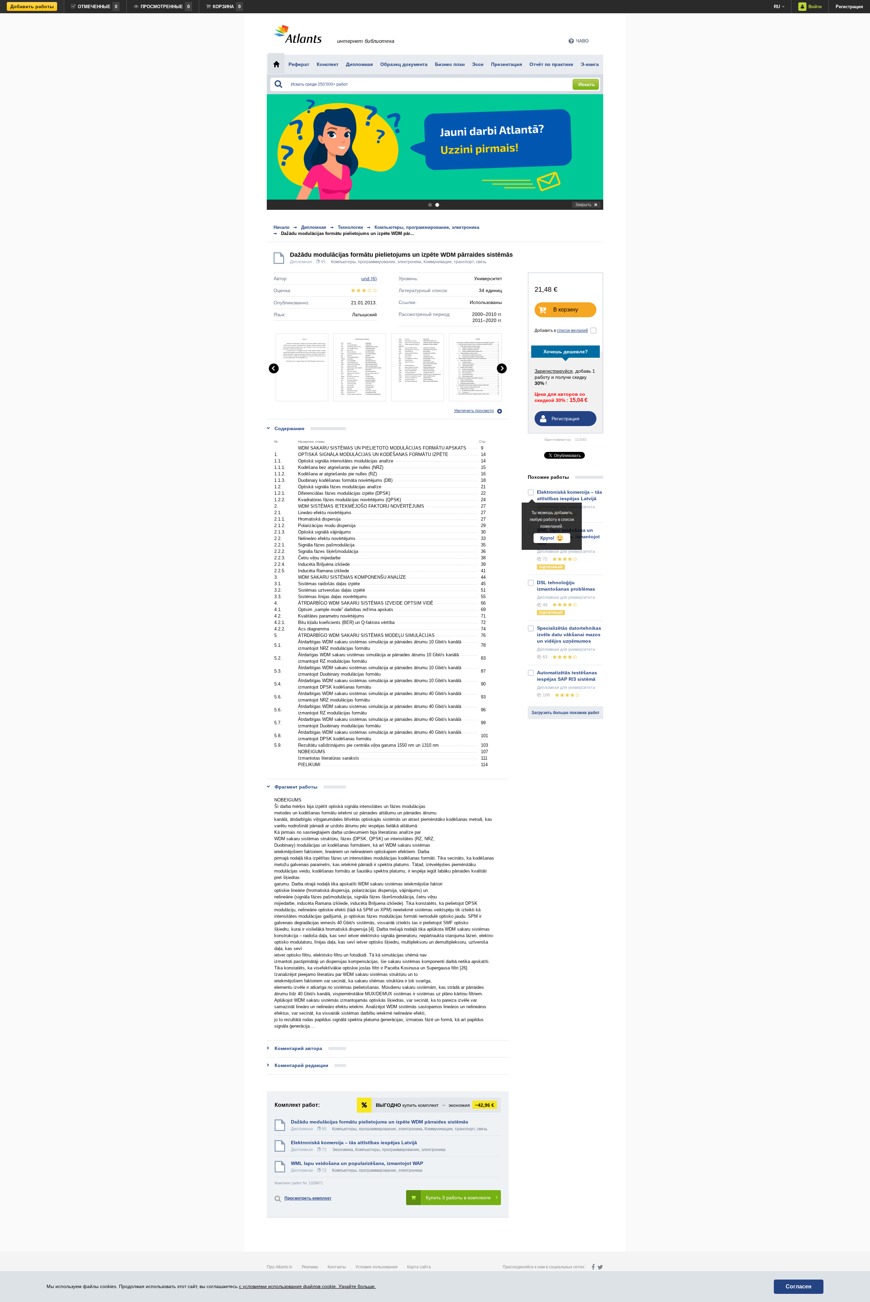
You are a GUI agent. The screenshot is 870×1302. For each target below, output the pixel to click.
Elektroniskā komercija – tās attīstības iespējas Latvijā (354, 1142)
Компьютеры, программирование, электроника (376, 261)
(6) (369, 278)
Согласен (799, 1286)
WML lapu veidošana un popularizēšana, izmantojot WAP (357, 1163)
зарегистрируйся (554, 371)
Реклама (310, 1267)
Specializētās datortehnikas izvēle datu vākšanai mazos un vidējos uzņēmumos (569, 634)
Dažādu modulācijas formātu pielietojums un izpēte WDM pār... (347, 233)
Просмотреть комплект (307, 1198)
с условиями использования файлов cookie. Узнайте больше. (307, 1286)
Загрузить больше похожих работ (565, 712)
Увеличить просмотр (474, 410)
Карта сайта (419, 1267)
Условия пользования (376, 1267)
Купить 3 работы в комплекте (458, 1197)
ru (777, 6)
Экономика (342, 1149)
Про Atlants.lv (279, 1267)
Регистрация (849, 6)
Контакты (337, 1267)
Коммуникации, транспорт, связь (454, 261)
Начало (282, 227)
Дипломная (301, 261)
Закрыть (583, 204)
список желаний (572, 330)
